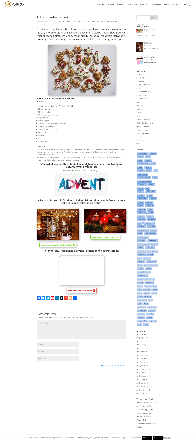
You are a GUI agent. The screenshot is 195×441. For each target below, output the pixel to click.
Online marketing (143, 126)
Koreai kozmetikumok (144, 119)
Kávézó (149, 170)
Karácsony (85, 21)
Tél (155, 170)
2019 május (140, 352)
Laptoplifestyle (142, 310)
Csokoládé (141, 195)
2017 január (140, 386)
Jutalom (141, 282)
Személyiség (142, 240)
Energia (141, 202)
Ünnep (140, 233)
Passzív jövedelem (143, 133)
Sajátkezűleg (142, 212)
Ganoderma (142, 307)
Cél (139, 289)
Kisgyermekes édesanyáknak (146, 279)
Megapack (140, 420)
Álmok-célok (140, 78)
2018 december (142, 369)
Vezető (140, 286)
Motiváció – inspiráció (144, 123)
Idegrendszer (142, 184)
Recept (140, 272)
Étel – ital (139, 106)
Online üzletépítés (150, 233)
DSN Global (142, 219)
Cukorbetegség (143, 153)
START (142, 5)
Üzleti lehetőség (143, 174)
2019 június (140, 348)
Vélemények (151, 226)
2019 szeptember (143, 341)
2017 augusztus (142, 376)
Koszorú (141, 205)
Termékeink (156, 5)
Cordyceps (141, 216)
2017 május (140, 379)
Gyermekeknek (142, 275)
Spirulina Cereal (143, 198)
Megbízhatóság (143, 321)
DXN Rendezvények (143, 92)
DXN (138, 88)
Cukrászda (153, 153)
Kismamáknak (142, 300)
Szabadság (148, 296)
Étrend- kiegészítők (143, 406)
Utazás (140, 167)
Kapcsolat (176, 5)
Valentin (141, 156)
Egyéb (138, 427)
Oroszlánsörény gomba (145, 181)
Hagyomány (142, 209)
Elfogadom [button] (146, 438)
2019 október (141, 338)
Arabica (149, 268)
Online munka (141, 130)
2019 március (141, 359)
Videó (140, 265)
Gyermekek (141, 226)
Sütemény (141, 261)
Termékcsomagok (143, 416)
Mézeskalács (150, 205)
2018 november (142, 373)
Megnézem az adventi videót (104, 237)
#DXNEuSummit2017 (144, 251)
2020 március (141, 334)
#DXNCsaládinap (143, 230)
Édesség (150, 254)
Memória (151, 184)
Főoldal (101, 5)
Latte (147, 188)
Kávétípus (147, 258)
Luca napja (149, 202)
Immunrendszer (153, 240)
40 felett (154, 244)
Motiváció (153, 230)
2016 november (142, 393)
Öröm (146, 324)
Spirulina (141, 247)
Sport (155, 177)
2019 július (140, 345)
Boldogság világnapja (144, 177)
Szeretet (152, 310)
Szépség (141, 268)
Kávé (138, 116)
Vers (140, 258)
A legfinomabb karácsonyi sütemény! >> (81, 170)
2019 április (140, 355)
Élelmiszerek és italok (144, 403)
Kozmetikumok (141, 413)
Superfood (153, 198)
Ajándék (147, 293)
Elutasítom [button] (157, 438)
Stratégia (132, 5)
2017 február (141, 383)
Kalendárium (150, 247)
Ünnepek (139, 140)
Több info (167, 438)
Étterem (151, 212)
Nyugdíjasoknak (149, 223)
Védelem (150, 216)
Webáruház (149, 282)
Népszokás (141, 254)
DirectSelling (151, 219)
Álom (147, 286)
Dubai (153, 163)
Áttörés (154, 286)
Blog (166, 5)
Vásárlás (150, 314)
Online (155, 289)
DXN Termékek (141, 95)
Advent (70, 21)
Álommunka (140, 81)
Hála (140, 293)
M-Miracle (141, 170)
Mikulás (150, 195)
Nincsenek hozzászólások (107, 21)
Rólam (111, 5)
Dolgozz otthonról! (143, 85)
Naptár (155, 251)
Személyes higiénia (143, 410)
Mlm (140, 303)
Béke (154, 293)
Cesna (148, 156)
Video (138, 144)
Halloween (148, 160)
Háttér (120, 5)
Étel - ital (76, 21)
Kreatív (150, 209)
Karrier (139, 113)
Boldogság (141, 317)
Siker (151, 300)
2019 (140, 223)
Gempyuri (148, 167)
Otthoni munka (152, 307)
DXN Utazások (141, 99)
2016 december (142, 390)
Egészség (139, 102)
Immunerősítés (151, 191)
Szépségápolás (152, 261)
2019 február (141, 362)
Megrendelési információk (146, 423)
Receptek (93, 21)
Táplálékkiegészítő (143, 244)
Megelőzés (147, 289)
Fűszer (140, 160)
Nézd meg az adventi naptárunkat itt (57, 245)
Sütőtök (141, 188)
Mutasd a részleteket (80, 290)
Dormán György (48, 21)
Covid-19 (141, 191)
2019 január (140, 366)
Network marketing (143, 237)
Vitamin (148, 272)
